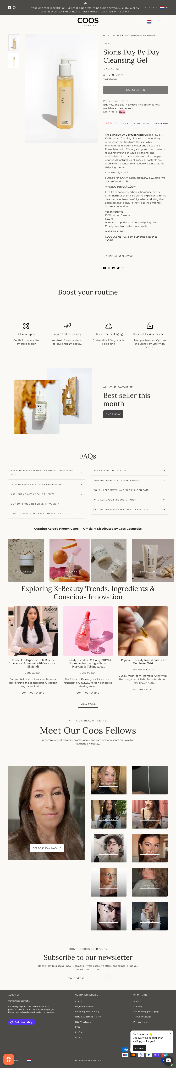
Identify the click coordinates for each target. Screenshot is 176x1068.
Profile (79, 1032)
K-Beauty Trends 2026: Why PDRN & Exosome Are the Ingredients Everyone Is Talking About (88, 663)
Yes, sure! (139, 1048)
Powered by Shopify (88, 1060)
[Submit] (108, 978)
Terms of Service (142, 1017)
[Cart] (166, 22)
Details (111, 123)
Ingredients (141, 123)
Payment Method (84, 1006)
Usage (124, 123)
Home (106, 35)
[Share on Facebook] (104, 268)
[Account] (159, 22)
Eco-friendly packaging (146, 1011)
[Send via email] (118, 268)
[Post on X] (109, 267)
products (117, 35)
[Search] (17, 22)
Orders (78, 1037)
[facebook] (9, 7)
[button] (123, 268)
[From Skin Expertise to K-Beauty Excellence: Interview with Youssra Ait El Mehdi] (33, 631)
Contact (79, 1001)
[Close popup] (170, 1034)
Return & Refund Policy (88, 1017)
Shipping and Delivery (87, 1011)
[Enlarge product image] (61, 88)
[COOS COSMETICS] (88, 22)
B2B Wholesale (83, 1022)
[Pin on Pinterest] (113, 268)
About (136, 1001)
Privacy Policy (141, 1022)
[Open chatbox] (168, 1061)
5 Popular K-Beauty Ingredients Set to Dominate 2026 (143, 661)
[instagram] (14, 7)
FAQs (78, 1027)
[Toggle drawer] (10, 22)
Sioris (106, 43)
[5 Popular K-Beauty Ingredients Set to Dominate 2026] (143, 631)
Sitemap (137, 1006)
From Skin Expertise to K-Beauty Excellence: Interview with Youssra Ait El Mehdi (33, 663)
